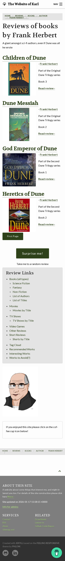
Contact (6, 519)
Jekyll (19, 543)
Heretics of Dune (23, 194)
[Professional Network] (15, 553)
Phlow (16, 546)
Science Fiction (21, 283)
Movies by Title (22, 310)
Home (7, 16)
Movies (13, 306)
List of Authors (21, 296)
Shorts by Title (21, 339)
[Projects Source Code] (5, 553)
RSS (4, 522)
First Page (12, 236)
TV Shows (15, 316)
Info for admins (10, 506)
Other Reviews (17, 330)
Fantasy (17, 287)
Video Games (17, 326)
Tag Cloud (15, 344)
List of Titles (20, 300)
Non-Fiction (20, 291)
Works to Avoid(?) (19, 357)
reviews (19, 16)
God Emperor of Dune (29, 148)
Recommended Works (22, 349)
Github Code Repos (44, 526)
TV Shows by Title (23, 320)
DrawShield (40, 519)
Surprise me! (32, 253)
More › (10, 496)
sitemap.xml (8, 529)
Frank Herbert (49, 63)
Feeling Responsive (48, 543)
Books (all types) (18, 278)
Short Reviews (17, 334)
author (43, 16)
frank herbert (17, 18)
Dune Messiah (20, 103)
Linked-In (39, 522)
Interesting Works (19, 353)
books (31, 16)
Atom (5, 526)
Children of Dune (24, 58)
